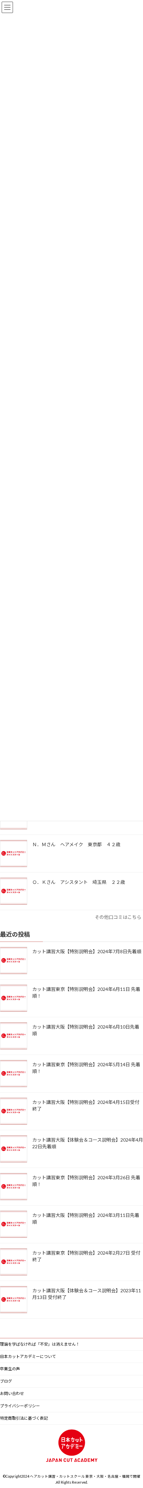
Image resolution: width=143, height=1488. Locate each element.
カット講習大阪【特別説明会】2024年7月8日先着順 (86, 951)
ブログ (6, 1381)
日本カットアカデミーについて (28, 1356)
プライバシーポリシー (20, 1405)
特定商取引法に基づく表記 (24, 1418)
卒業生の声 (10, 1368)
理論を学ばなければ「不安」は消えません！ (40, 1344)
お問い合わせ (12, 1393)
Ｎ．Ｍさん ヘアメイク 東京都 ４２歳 (78, 844)
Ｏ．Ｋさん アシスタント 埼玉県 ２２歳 (81, 882)
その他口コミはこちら (118, 917)
